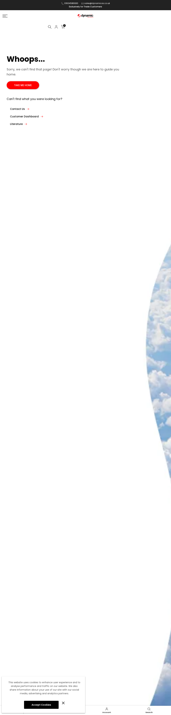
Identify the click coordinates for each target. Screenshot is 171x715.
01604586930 (71, 3)
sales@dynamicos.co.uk (97, 3)
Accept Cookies (41, 704)
